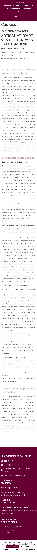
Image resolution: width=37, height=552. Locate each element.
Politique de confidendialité (14, 527)
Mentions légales (11, 530)
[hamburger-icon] (21, 17)
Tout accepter (12, 546)
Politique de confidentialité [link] (25, 549)
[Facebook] (18, 11)
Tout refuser (26, 546)
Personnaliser (7, 549)
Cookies (7, 533)
